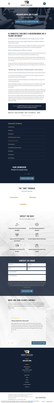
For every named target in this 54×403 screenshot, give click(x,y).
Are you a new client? (13, 271)
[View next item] (28, 174)
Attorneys (27, 382)
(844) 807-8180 (27, 361)
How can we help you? (13, 275)
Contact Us (27, 386)
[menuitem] (27, 127)
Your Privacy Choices (20, 399)
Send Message (26, 291)
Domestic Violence (27, 384)
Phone (10, 268)
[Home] (26, 3)
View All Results (26, 178)
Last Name (30, 264)
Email (29, 268)
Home (27, 377)
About (27, 379)
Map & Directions (27, 371)
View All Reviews (37, 343)
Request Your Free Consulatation (26, 21)
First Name (11, 264)
